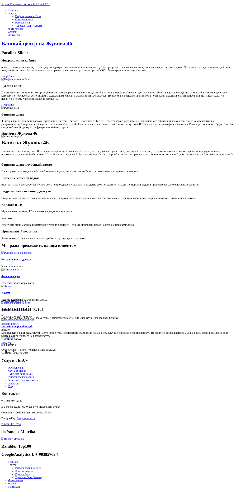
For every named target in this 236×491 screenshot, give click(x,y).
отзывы (12, 31)
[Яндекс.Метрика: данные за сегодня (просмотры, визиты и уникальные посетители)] (12, 439)
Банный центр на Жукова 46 (36, 43)
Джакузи (6, 342)
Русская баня (22, 22)
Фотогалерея (15, 28)
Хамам (5, 292)
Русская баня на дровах (16, 259)
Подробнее (7, 76)
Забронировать (10, 323)
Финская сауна (24, 19)
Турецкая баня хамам (20, 373)
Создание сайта (26, 418)
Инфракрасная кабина (28, 16)
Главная (13, 10)
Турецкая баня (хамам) (28, 25)
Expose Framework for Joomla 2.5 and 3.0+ (25, 4)
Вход (11, 386)
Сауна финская (17, 370)
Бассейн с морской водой (16, 326)
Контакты (14, 35)
